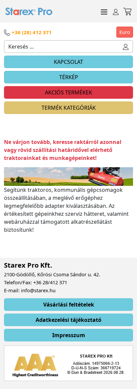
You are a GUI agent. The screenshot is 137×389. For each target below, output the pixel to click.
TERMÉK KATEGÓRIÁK (69, 107)
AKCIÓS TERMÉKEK (68, 92)
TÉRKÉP (68, 77)
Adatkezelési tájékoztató (68, 320)
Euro (124, 32)
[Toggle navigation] (104, 11)
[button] (126, 46)
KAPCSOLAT (68, 61)
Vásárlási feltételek (68, 304)
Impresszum (68, 335)
